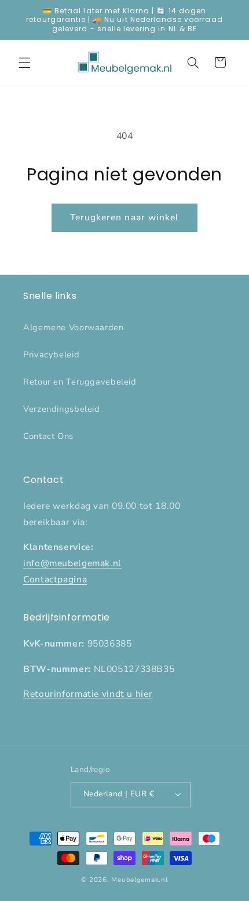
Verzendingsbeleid (61, 409)
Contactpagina (55, 579)
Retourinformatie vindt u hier (87, 694)
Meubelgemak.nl (139, 879)
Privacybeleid (51, 354)
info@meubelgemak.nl (72, 563)
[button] (24, 62)
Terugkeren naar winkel (124, 217)
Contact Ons (48, 436)
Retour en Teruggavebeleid (80, 381)
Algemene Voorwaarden (73, 327)
